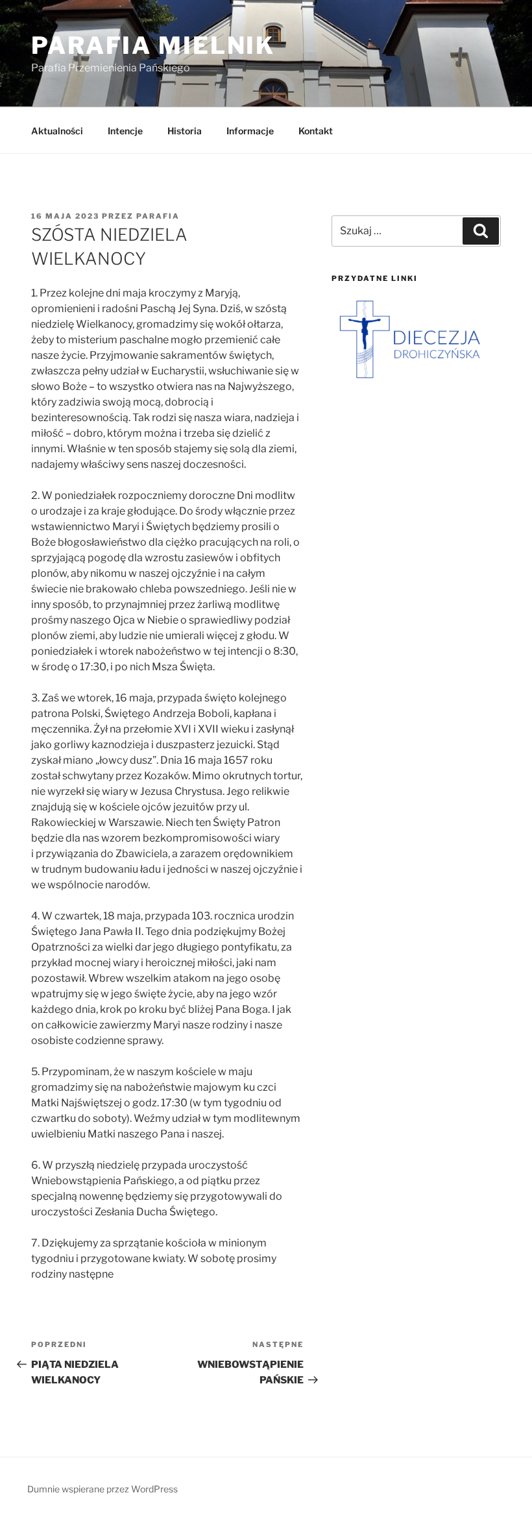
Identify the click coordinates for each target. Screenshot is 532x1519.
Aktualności (57, 130)
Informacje (250, 130)
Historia (184, 130)
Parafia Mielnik (153, 45)
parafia (158, 216)
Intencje (125, 130)
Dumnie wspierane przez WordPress (102, 1488)
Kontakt (315, 130)
